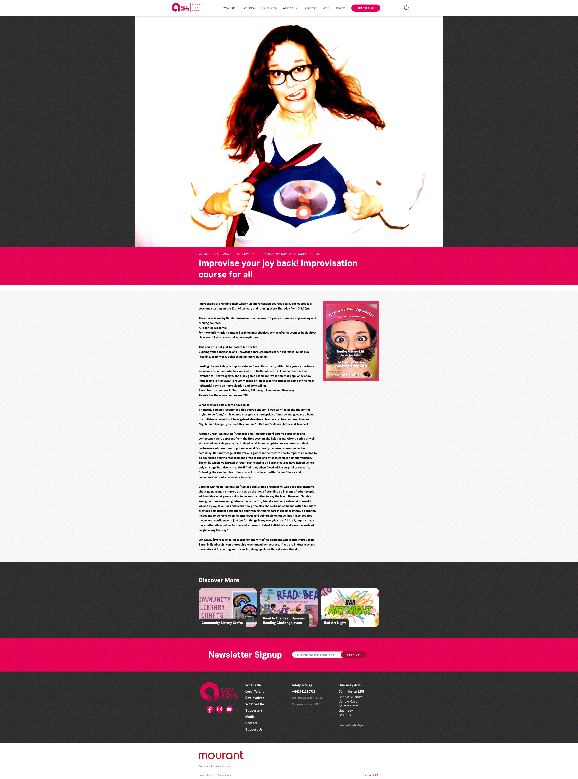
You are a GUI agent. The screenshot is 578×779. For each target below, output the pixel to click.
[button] (351, 341)
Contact (340, 8)
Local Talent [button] (249, 8)
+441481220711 (303, 691)
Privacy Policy (206, 775)
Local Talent (254, 691)
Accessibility (224, 775)
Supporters (309, 8)
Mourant (226, 766)
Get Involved (269, 8)
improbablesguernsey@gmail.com (274, 332)
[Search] (406, 8)
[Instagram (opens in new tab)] (219, 709)
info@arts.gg (302, 685)
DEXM (375, 775)
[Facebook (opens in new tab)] (209, 709)
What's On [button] (229, 8)
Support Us (366, 8)
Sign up (353, 654)
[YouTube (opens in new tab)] (228, 709)
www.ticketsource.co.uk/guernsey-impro (230, 337)
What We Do (254, 704)
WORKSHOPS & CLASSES (215, 254)
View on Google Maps (351, 725)
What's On (253, 685)
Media (250, 717)
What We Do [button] (290, 8)
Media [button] (325, 8)
